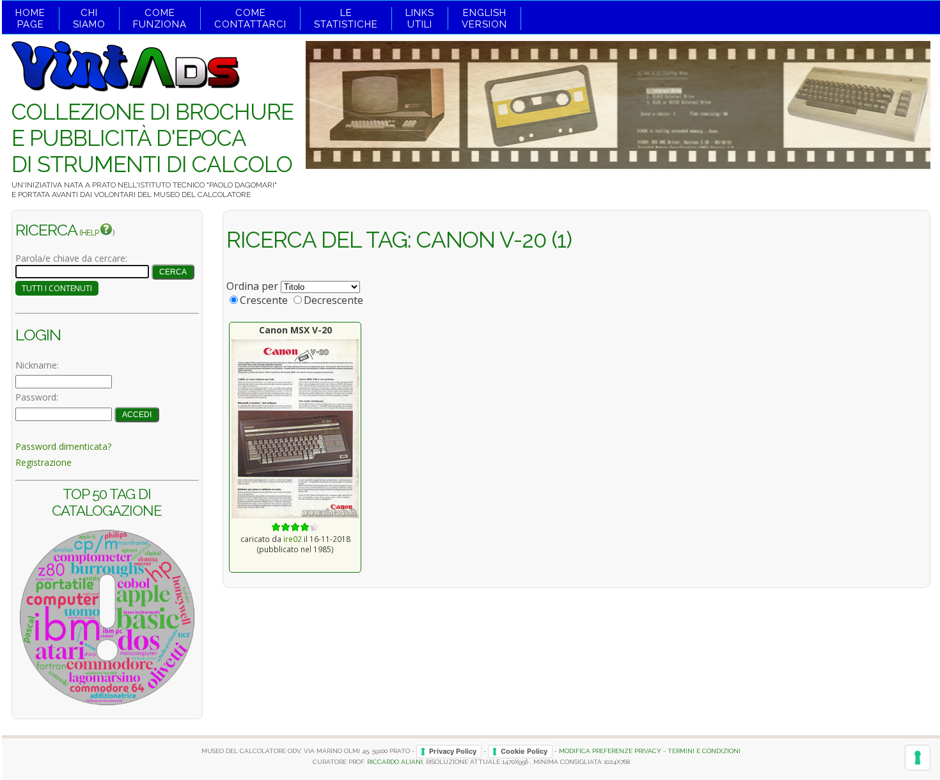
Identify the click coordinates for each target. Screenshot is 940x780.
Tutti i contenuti (57, 288)
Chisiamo (89, 18)
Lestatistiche (346, 18)
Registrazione (43, 462)
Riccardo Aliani (395, 761)
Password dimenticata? (63, 446)
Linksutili (419, 18)
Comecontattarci (250, 18)
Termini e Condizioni (704, 750)
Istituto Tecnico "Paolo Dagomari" (207, 184)
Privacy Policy (452, 751)
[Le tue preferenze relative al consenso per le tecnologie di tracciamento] (917, 757)
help (90, 232)
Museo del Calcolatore (202, 194)
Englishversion (484, 18)
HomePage (30, 18)
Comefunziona (160, 18)
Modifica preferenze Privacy (610, 750)
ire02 (292, 539)
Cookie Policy (524, 751)
